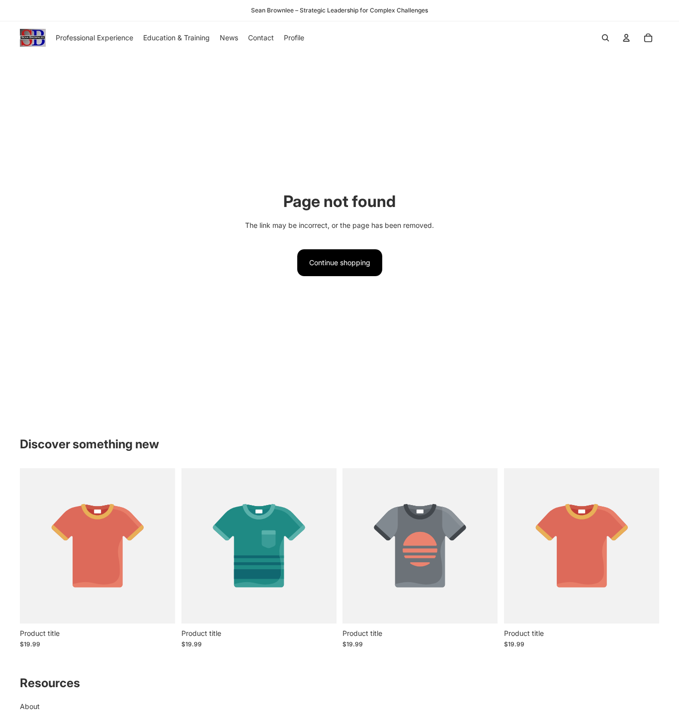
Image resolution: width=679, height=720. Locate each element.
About (30, 706)
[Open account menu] (626, 38)
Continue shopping (339, 262)
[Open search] (605, 38)
